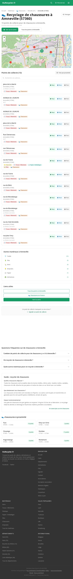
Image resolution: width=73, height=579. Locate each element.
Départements (42, 461)
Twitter (12, 465)
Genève (40, 557)
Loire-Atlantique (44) (8, 557)
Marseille (41, 511)
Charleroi (41, 554)
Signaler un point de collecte (37, 312)
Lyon (39, 508)
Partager (67, 14)
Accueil (4, 11)
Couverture (41, 492)
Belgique (40, 537)
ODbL (47, 570)
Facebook (5, 465)
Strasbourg (41, 528)
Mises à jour (42, 496)
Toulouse (41, 515)
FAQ (39, 468)
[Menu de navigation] (69, 3)
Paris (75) (5, 540)
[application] (36, 51)
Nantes (40, 525)
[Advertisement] (36, 329)
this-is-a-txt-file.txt (39, 573)
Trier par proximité (64, 73)
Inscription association (45, 482)
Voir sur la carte (11, 30)
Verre (36, 264)
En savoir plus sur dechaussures (59, 408)
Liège (39, 547)
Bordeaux (41, 518)
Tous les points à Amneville (30, 30)
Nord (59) (5, 537)
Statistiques (41, 489)
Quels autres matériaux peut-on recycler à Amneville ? (24, 367)
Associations (42, 479)
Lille (39, 521)
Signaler (40, 472)
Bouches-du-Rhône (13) (9, 544)
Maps (53, 85)
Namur (40, 551)
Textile (36, 256)
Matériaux (11, 11)
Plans (67, 85)
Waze (60, 85)
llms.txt (31, 573)
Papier (36, 273)
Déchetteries (42, 465)
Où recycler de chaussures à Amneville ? (18, 360)
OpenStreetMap (66, 67)
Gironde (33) (6, 554)
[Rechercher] (51, 3)
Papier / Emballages (34, 165)
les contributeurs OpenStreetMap (36, 570)
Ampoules (8, 165)
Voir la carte (36, 299)
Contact (40, 475)
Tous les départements (9, 561)
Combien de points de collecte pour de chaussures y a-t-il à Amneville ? (30, 353)
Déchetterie (36, 277)
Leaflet (55, 67)
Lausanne (41, 561)
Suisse (40, 540)
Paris (39, 504)
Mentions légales (43, 485)
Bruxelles (41, 544)
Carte (39, 458)
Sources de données (56, 570)
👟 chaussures (21, 11)
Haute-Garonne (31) (8, 551)
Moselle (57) (31, 11)
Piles (6, 167)
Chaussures (23, 91)
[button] (10, 62)
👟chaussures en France (36, 295)
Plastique (5, 511)
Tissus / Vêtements (10, 91)
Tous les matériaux (8, 528)
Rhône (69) (5, 547)
